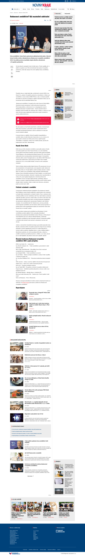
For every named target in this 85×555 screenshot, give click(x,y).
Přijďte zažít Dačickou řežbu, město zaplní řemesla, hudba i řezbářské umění (50, 514)
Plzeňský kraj (12, 541)
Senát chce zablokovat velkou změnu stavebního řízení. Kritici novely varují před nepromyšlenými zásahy (64, 42)
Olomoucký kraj (13, 539)
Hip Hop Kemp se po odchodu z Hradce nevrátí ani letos (23, 435)
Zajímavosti (35, 538)
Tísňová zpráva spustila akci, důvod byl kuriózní (69, 93)
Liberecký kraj (12, 536)
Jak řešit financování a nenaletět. (33, 453)
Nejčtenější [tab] (67, 13)
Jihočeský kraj (13, 531)
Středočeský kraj (13, 542)
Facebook (65, 1)
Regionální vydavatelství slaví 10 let (34, 414)
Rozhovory (47, 9)
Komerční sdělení (15, 20)
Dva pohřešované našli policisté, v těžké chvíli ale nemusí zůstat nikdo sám (69, 109)
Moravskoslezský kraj (14, 537)
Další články (30, 476)
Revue (32, 9)
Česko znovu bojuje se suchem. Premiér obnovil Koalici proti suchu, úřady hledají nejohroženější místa (63, 35)
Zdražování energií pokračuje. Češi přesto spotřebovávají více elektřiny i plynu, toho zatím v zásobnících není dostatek (64, 29)
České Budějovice (19, 518)
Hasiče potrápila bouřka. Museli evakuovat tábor (22, 431)
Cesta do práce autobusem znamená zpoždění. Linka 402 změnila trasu (26, 429)
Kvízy (42, 9)
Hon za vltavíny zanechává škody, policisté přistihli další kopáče (68, 116)
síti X (28, 122)
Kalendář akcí (54, 9)
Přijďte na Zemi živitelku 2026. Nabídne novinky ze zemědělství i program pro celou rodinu (19, 515)
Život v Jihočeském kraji (36, 118)
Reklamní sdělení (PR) (23, 12)
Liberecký (16, 9)
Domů (11, 12)
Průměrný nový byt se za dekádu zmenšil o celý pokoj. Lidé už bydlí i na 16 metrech (64, 17)
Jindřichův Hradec (51, 517)
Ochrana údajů (43, 549)
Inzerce (58, 549)
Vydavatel (25, 549)
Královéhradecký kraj (14, 535)
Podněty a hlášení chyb (33, 549)
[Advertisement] (33, 82)
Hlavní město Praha (14, 530)
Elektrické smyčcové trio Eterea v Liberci (35, 355)
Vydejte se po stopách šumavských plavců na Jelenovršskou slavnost (64, 514)
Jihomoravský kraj (13, 533)
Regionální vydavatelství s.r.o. (70, 553)
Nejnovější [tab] (58, 13)
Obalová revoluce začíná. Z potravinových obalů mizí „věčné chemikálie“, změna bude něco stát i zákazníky (64, 61)
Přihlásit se (74, 1)
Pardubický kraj (13, 540)
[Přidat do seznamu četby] (50, 20)
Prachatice (65, 517)
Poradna (37, 9)
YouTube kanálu (25, 282)
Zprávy (24, 9)
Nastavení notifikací (52, 549)
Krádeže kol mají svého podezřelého (69, 100)
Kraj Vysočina (12, 534)
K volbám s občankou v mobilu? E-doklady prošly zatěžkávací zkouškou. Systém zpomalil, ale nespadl (64, 48)
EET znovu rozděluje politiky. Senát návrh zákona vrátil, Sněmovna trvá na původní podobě (63, 23)
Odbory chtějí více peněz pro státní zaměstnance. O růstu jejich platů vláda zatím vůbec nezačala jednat (63, 54)
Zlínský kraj (12, 543)
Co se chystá (61, 9)
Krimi (28, 9)
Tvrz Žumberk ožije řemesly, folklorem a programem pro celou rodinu (33, 514)
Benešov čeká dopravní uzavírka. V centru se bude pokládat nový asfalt (27, 433)
